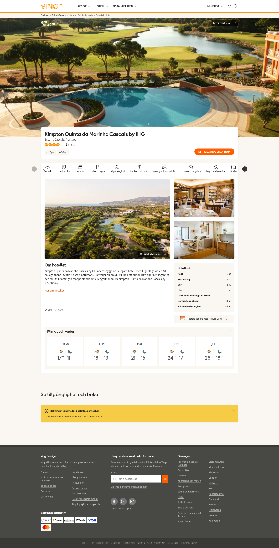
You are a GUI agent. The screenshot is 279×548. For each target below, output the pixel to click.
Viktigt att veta (79, 477)
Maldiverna (215, 509)
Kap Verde (214, 520)
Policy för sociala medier (85, 498)
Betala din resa (186, 507)
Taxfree (182, 475)
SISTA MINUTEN (123, 6)
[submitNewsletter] (165, 479)
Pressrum (46, 491)
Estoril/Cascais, (55, 139)
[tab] (47, 169)
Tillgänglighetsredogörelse (86, 504)
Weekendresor (217, 467)
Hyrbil (181, 496)
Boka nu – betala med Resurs (189, 514)
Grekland (214, 499)
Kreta (212, 488)
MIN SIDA (213, 6)
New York (214, 504)
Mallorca (213, 483)
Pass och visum (80, 488)
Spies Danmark (129, 543)
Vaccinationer (79, 493)
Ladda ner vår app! (121, 508)
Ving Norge (115, 543)
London (213, 477)
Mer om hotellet (54, 290)
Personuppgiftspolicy (99, 543)
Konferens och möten (189, 480)
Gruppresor (184, 486)
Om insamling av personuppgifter (129, 486)
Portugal (71, 139)
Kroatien (213, 515)
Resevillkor (78, 482)
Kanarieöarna (216, 493)
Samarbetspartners (188, 491)
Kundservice (78, 472)
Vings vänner (184, 521)
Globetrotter (159, 543)
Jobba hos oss (48, 485)
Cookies (85, 543)
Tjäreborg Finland (144, 543)
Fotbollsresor (185, 502)
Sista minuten (216, 461)
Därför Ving (47, 496)
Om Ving (45, 472)
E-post (114, 472)
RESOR (82, 6)
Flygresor (214, 472)
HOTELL (99, 6)
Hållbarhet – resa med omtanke (52, 479)
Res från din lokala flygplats (188, 463)
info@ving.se (172, 543)
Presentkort (184, 470)
